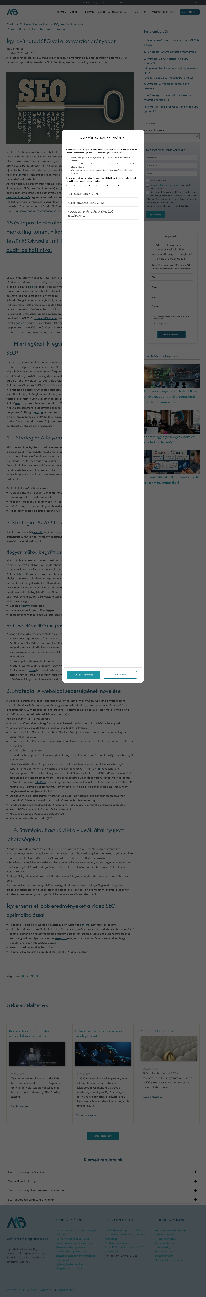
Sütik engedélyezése (83, 674)
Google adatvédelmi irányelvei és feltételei (102, 185)
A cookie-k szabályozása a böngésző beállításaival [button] (90, 214)
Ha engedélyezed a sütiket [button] (84, 194)
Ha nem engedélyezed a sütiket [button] (86, 203)
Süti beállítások (120, 674)
